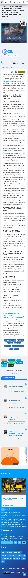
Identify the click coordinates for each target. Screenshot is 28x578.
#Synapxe (10, 150)
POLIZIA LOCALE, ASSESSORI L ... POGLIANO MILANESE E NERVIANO (16, 433)
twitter (19, 359)
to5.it (3, 561)
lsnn (9, 51)
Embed (11, 365)
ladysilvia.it (4, 555)
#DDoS (14, 320)
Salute (23, 407)
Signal (4, 365)
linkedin (5, 362)
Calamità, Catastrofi (20, 423)
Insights (22, 391)
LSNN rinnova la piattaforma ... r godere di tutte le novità (16, 387)
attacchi (11, 348)
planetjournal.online (7, 558)
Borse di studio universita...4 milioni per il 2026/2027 (13, 499)
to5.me (23, 558)
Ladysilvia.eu (12, 555)
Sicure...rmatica (18, 343)
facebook (12, 359)
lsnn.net (5, 568)
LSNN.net (9, 552)
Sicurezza (22, 438)
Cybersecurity (20, 340)
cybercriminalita (8, 340)
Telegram (20, 362)
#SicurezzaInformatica (8, 315)
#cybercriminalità (8, 81)
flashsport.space (21, 555)
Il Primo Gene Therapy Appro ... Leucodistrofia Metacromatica (15, 402)
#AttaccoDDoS (14, 313)
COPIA (5, 359)
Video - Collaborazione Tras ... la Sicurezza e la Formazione (16, 417)
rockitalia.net (16, 558)
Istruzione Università (8, 505)
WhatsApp (12, 362)
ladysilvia (8, 55)
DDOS (14, 340)
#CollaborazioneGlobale (8, 317)
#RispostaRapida (19, 317)
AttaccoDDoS (10, 343)
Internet (16, 55)
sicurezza (17, 348)
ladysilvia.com (17, 552)
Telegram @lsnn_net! (7, 540)
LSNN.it (3, 552)
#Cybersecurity (6, 313)
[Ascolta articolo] (14, 63)
